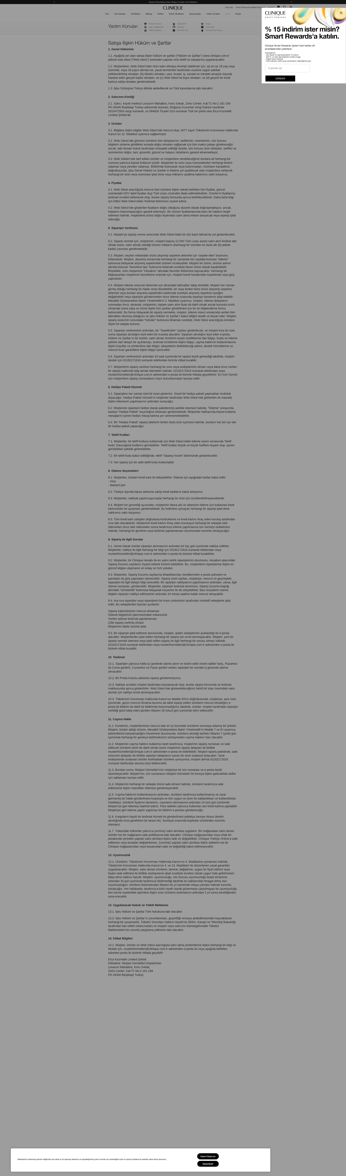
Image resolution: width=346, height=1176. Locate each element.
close (341, 13)
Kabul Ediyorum (208, 1156)
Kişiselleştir (208, 1164)
